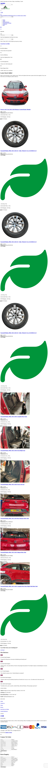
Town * (13, 746)
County (13, 748)
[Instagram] (2, 3)
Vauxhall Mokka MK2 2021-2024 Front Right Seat (12, 450)
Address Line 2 (14, 745)
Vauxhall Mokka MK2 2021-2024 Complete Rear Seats (13, 416)
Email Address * (15, 742)
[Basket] (0, 14)
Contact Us (22, 15)
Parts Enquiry (3, 766)
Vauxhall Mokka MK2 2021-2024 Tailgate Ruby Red (13, 552)
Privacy (1, 707)
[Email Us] (1, 3)
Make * (13, 763)
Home (1, 15)
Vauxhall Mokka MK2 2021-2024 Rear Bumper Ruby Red (14, 518)
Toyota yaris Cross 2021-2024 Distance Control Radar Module (15, 109)
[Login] (2, 12)
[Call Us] (0, 3)
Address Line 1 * (14, 744)
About (4, 15)
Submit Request (3, 750)
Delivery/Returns (8, 15)
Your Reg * (13, 761)
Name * (13, 739)
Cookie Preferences (4, 711)
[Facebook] (3, 3)
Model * (13, 764)
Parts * (13, 765)
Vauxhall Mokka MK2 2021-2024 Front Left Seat (12, 484)
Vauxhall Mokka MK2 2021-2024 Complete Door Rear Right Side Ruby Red (19, 586)
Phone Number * (15, 743)
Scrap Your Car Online (16, 15)
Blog (25, 15)
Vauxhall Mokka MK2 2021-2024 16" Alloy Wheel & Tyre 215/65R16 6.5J (18, 150)
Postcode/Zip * (14, 749)
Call (1, 649)
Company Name (15, 740)
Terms (1, 705)
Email (3, 649)
